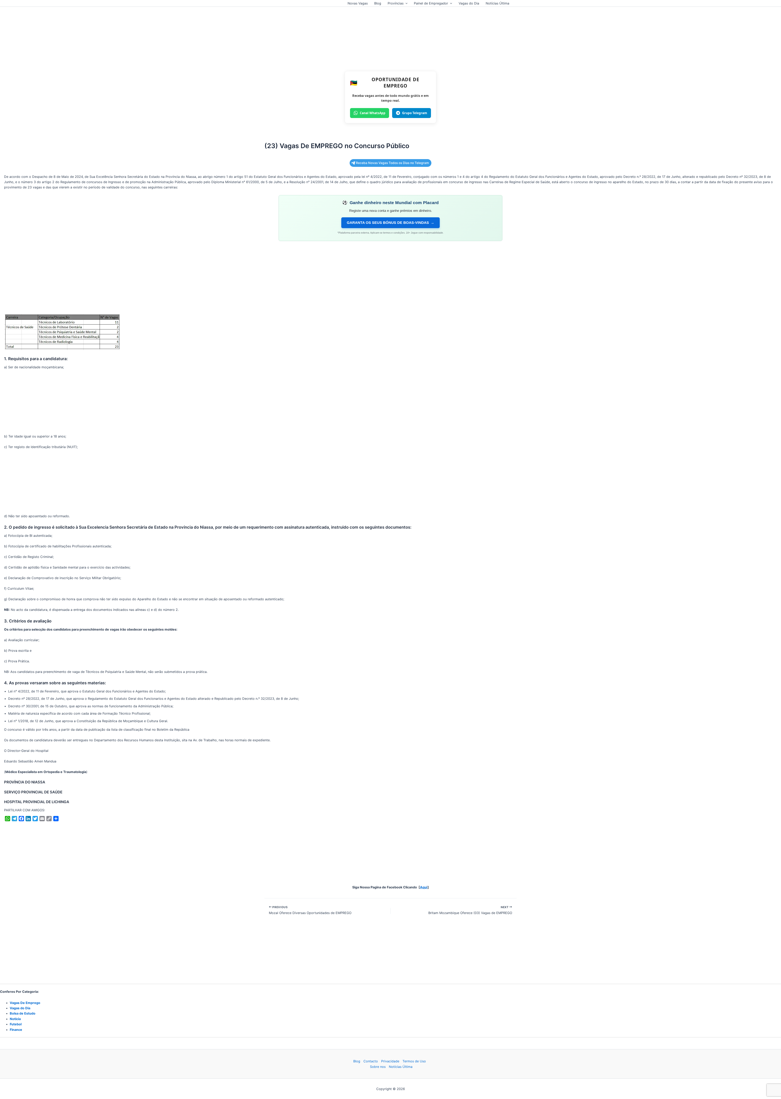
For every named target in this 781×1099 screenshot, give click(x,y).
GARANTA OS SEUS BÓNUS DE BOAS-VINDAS (390, 223)
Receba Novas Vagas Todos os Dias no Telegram (392, 163)
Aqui (424, 887)
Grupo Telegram (414, 113)
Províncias (396, 3)
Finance (16, 1030)
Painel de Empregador (431, 3)
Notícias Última (497, 3)
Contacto (370, 1061)
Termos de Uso (414, 1061)
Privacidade (390, 1061)
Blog (377, 3)
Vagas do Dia (469, 3)
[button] (406, 3)
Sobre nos (378, 1067)
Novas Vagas (358, 3)
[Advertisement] (390, 36)
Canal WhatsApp (372, 113)
